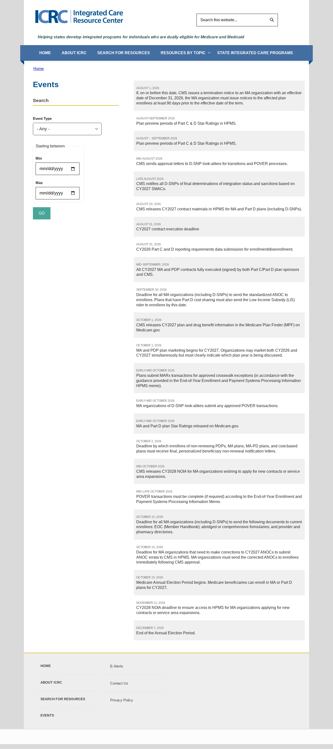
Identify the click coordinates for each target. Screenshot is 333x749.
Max (39, 183)
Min (39, 158)
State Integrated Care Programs (255, 53)
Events (47, 715)
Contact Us (119, 683)
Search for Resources (123, 53)
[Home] (79, 16)
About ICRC (74, 53)
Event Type (42, 118)
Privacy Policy (121, 700)
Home (45, 53)
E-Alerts (116, 666)
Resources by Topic (183, 53)
